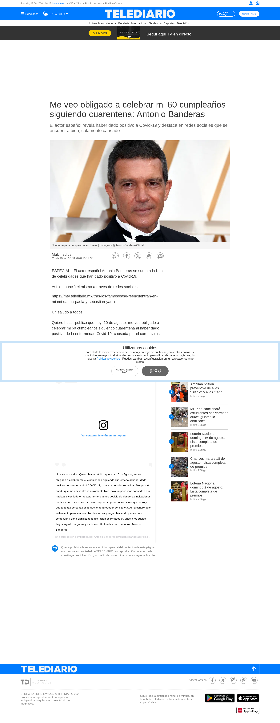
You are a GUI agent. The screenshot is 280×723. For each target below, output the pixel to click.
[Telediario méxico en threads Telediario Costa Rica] (243, 680)
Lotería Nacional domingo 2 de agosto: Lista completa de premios (206, 489)
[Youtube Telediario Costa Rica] (254, 680)
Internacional (139, 23)
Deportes (169, 23)
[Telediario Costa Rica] (139, 13)
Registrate (249, 13)
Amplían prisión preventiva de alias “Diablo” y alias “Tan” (206, 388)
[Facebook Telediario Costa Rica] (212, 680)
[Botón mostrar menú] (30, 14)
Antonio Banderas (104, 536)
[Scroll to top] (253, 669)
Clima (79, 3)
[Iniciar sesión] (251, 3)
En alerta (123, 23)
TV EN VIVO (224, 13)
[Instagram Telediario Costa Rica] (233, 680)
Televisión (183, 23)
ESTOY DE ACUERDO (155, 371)
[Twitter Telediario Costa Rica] (222, 680)
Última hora (96, 23)
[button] (115, 256)
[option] (140, 194)
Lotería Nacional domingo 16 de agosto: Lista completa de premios (207, 440)
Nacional (111, 23)
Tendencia (155, 23)
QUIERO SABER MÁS (125, 371)
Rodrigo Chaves (114, 3)
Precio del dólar (93, 3)
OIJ (71, 3)
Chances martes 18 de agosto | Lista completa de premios (208, 462)
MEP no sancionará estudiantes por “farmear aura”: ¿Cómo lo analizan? (209, 415)
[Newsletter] (257, 4)
